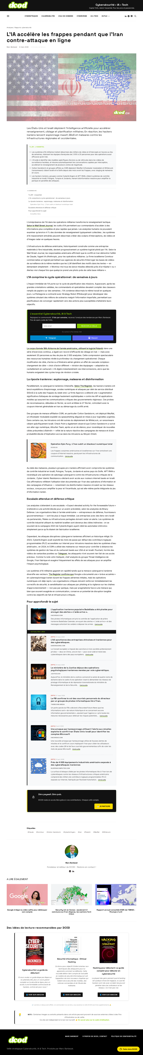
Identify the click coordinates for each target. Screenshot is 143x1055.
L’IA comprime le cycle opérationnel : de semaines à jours (49, 198)
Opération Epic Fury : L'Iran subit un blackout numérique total (51, 204)
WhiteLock (106, 832)
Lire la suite (69, 456)
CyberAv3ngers (69, 832)
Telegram (52, 338)
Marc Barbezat (12, 47)
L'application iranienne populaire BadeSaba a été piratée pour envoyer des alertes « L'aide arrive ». (82, 610)
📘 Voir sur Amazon (35, 995)
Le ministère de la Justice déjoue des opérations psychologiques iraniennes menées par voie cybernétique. (80, 669)
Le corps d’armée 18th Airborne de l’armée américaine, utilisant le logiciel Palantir (65, 348)
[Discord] (131, 16)
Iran (80, 832)
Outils (104, 16)
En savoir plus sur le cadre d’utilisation (93, 1020)
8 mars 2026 (23, 47)
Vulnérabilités (48, 16)
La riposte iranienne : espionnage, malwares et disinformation (50, 201)
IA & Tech (94, 16)
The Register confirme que (61, 574)
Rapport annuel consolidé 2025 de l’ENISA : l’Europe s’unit (116, 911)
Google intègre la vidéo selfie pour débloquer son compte (27, 911)
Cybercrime (82, 16)
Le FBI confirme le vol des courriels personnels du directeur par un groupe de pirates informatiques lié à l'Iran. (80, 699)
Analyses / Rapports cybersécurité (19, 27)
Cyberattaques (31, 16)
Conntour (40, 832)
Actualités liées (35, 214)
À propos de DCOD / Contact (95, 1036)
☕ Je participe (103, 806)
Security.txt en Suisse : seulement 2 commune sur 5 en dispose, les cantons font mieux (71, 912)
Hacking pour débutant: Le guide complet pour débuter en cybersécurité (108, 971)
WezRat (96, 832)
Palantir (88, 832)
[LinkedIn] (125, 16)
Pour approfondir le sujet (37, 211)
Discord (94, 338)
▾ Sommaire (32, 191)
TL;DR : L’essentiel (35, 195)
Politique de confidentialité (123, 1036)
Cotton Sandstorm (54, 832)
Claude (31, 832)
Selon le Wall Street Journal (40, 225)
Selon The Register (83, 386)
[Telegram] (128, 16)
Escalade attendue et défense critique (42, 207)
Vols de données (65, 16)
